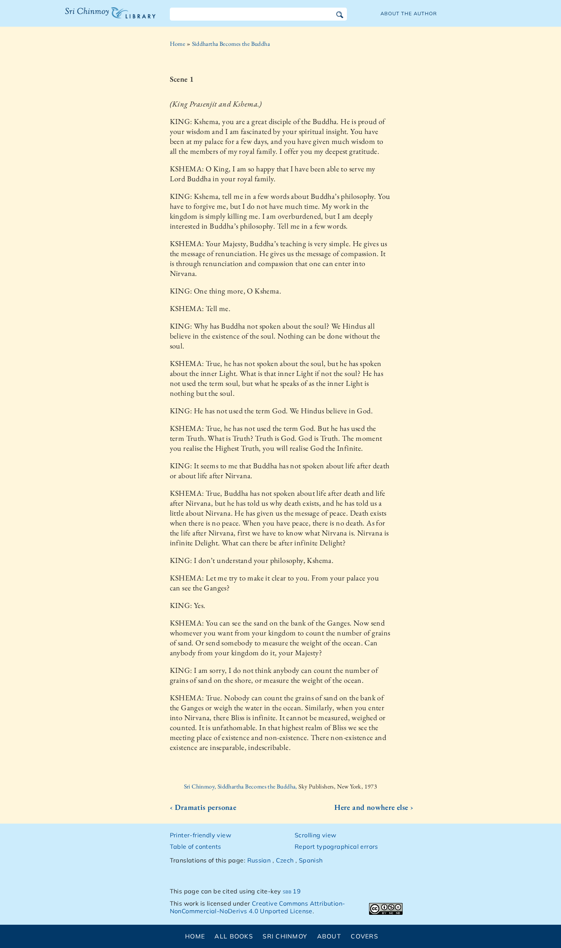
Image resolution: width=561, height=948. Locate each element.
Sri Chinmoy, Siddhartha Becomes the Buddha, (241, 786)
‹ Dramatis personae (203, 807)
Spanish (311, 860)
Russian (259, 860)
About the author (408, 13)
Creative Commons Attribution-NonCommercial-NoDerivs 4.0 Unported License (257, 907)
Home (177, 44)
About (329, 936)
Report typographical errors (336, 846)
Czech (285, 860)
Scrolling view (316, 835)
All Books (233, 936)
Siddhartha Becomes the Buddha (231, 44)
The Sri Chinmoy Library (94, 17)
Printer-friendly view (200, 835)
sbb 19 (292, 891)
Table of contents (195, 846)
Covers (364, 936)
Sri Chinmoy (285, 936)
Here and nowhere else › (373, 807)
